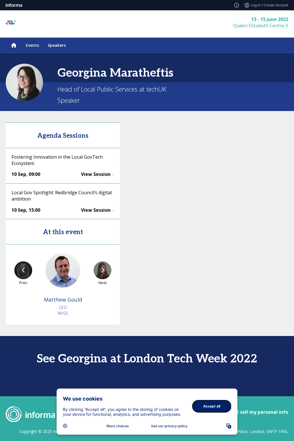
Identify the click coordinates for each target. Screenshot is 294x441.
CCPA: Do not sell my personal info (248, 412)
